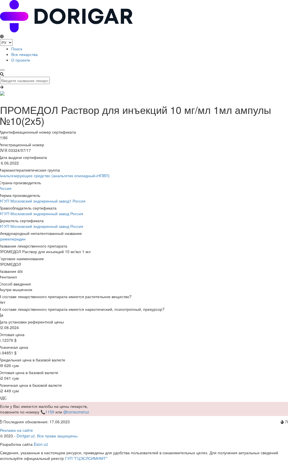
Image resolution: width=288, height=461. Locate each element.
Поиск (16, 48)
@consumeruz (76, 412)
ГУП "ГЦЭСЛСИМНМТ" (86, 458)
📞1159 (47, 412)
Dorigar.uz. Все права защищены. (47, 435)
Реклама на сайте (16, 430)
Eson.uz (41, 444)
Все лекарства (24, 54)
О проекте (20, 60)
